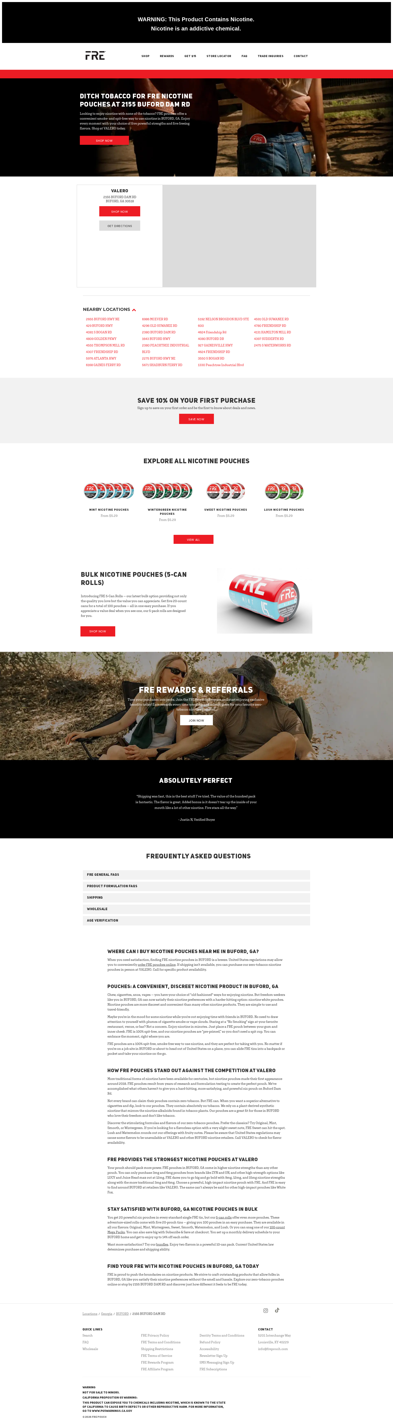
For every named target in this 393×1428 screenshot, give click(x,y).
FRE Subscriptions (213, 1369)
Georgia (106, 1314)
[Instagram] (265, 1314)
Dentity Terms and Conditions (222, 1335)
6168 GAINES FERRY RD (103, 365)
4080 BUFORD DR (211, 339)
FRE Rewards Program (157, 1362)
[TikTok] (277, 1314)
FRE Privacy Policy (155, 1335)
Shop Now (104, 141)
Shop (145, 56)
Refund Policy (210, 1342)
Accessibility (209, 1349)
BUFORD (122, 1314)
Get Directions (119, 226)
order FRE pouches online (157, 964)
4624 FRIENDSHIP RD (214, 352)
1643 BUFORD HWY (156, 339)
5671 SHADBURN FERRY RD (162, 365)
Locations (89, 1314)
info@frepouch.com (273, 1349)
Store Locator (219, 56)
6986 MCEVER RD (155, 319)
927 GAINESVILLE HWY (215, 345)
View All (193, 540)
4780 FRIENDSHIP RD (270, 325)
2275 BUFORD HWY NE (158, 358)
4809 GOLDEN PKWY (101, 339)
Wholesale (90, 1349)
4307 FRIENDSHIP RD (102, 352)
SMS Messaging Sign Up (217, 1362)
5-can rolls (224, 1217)
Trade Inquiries (270, 56)
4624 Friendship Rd (212, 332)
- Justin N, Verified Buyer (196, 819)
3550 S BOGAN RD (211, 358)
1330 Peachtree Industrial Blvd (221, 365)
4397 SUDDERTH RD (269, 339)
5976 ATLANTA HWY (101, 358)
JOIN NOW (196, 720)
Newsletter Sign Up (213, 1355)
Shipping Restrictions (157, 1349)
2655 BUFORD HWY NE (103, 319)
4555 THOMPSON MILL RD (105, 345)
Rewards (167, 56)
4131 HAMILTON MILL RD (272, 332)
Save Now (196, 419)
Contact (301, 56)
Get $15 (190, 56)
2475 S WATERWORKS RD (272, 345)
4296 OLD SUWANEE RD (159, 325)
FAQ (244, 56)
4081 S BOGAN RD (99, 332)
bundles (162, 1244)
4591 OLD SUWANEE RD (271, 319)
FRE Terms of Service (156, 1355)
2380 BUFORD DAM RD (159, 332)
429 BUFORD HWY (99, 325)
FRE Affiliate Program (157, 1369)
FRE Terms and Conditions (161, 1342)
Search (87, 1335)
